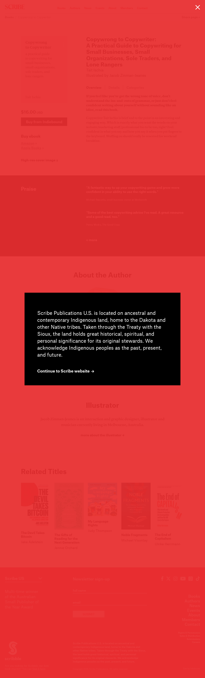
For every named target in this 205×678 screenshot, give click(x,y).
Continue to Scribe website (64, 371)
